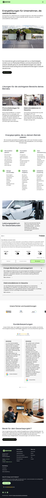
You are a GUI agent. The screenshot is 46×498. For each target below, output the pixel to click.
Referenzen (33, 455)
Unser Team (33, 451)
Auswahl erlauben (23, 261)
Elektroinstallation (20, 451)
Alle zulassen (37, 261)
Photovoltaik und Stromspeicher (22, 457)
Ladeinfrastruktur (20, 453)
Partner (32, 453)
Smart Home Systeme (20, 455)
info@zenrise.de (8, 461)
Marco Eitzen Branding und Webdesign (20, 495)
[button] (42, 2)
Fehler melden (6, 483)
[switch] (17, 253)
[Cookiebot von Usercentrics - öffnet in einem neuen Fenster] (40, 236)
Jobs (31, 457)
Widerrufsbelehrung (6, 471)
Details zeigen (39, 257)
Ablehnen (8, 261)
